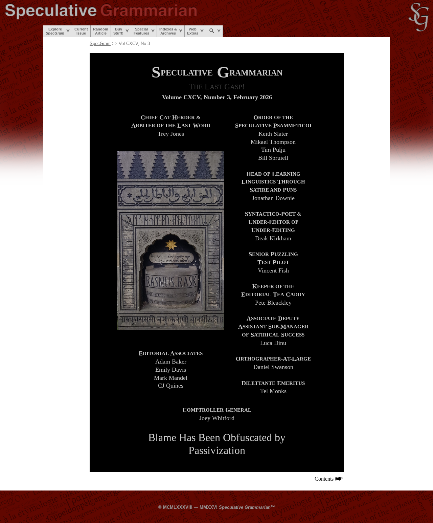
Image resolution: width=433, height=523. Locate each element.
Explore (55, 31)
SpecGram (100, 43)
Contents (325, 479)
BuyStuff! (118, 31)
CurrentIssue (81, 31)
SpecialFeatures (141, 31)
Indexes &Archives (168, 31)
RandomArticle (100, 31)
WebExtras (192, 31)
